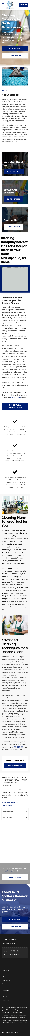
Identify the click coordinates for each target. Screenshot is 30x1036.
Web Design (5, 1032)
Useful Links (7, 817)
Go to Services (13, 199)
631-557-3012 (15, 398)
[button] (3, 4)
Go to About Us (13, 171)
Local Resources (8, 811)
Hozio (16, 1032)
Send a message (13, 227)
